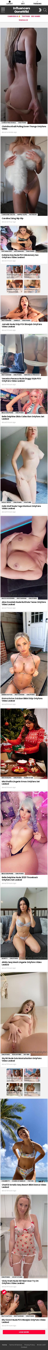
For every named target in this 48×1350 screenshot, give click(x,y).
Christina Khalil (9, 123)
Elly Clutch (7, 1316)
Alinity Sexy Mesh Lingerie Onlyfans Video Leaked (22, 963)
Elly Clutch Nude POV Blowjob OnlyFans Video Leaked (24, 1321)
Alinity (4, 958)
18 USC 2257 (41, 1345)
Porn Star (28, 778)
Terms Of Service (15, 1345)
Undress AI (23, 20)
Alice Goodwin (8, 598)
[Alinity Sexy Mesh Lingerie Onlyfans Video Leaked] (24, 923)
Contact (24, 1347)
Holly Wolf (6, 502)
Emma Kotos (7, 695)
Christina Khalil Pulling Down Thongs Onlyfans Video (24, 127)
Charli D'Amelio (18, 1181)
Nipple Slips (22, 215)
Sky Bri (26, 1054)
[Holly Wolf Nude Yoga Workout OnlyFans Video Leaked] (24, 465)
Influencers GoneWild (21, 10)
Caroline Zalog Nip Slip (12, 218)
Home (4, 1345)
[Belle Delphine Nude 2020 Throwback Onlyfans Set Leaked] (24, 833)
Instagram (6, 320)
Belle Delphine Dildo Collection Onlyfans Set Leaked (23, 417)
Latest (10, 4)
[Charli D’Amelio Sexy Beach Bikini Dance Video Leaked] (24, 1140)
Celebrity (6, 1181)
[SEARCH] (45, 10)
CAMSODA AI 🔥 (14, 16)
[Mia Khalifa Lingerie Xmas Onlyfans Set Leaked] (24, 743)
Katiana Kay (7, 251)
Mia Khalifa (6, 778)
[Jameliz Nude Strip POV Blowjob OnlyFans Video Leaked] (24, 308)
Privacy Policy (29, 1345)
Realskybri (16, 1054)
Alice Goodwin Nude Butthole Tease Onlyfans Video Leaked (24, 603)
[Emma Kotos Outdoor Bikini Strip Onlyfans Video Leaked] (24, 654)
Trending (37, 4)
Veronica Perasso (32, 375)
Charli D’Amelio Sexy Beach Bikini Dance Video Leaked (24, 1186)
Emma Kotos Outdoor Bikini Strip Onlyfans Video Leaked (22, 699)
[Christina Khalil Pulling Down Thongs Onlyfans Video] (24, 76)
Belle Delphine (7, 413)
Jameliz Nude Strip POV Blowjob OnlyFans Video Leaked (22, 325)
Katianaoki (19, 251)
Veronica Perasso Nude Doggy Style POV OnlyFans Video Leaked (21, 379)
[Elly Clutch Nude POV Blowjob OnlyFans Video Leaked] (24, 1304)
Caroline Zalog (8, 215)
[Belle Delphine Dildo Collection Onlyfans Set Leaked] (24, 401)
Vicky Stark (17, 1277)
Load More (24, 1332)
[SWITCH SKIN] (40, 10)
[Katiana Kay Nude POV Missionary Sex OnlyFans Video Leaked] (24, 239)
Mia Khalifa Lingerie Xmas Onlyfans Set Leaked (21, 782)
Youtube (27, 502)
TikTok (31, 1181)
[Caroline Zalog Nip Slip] (24, 176)
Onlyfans (22, 123)
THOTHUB (26, 16)
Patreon (33, 215)
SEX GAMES (35, 16)
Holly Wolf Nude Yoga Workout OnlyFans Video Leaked (21, 507)
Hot (23, 4)
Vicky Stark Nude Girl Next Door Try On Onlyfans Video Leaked (20, 1282)
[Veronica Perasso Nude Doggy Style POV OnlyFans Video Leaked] (24, 355)
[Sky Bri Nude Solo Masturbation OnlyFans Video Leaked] (24, 1014)
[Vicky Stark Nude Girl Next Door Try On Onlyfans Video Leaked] (24, 1236)
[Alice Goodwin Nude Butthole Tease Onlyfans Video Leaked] (24, 558)
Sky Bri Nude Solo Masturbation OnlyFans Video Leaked (21, 1059)
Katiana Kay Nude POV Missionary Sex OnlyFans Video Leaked (20, 256)
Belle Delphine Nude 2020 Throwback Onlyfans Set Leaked (20, 878)
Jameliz (17, 320)
